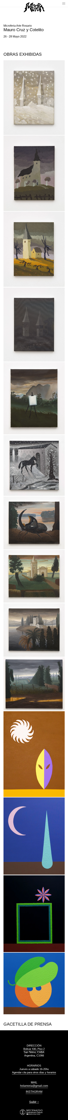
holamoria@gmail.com (34, 1085)
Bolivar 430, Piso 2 (34, 1048)
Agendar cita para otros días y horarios (34, 1072)
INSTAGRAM (34, 1091)
